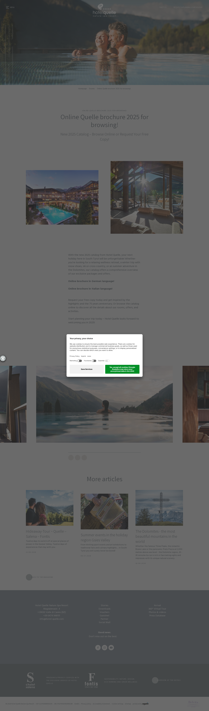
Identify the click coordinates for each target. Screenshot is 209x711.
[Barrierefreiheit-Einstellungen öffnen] (3, 358)
